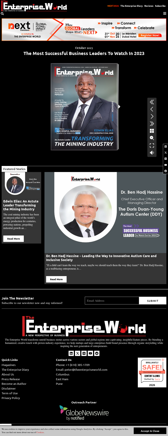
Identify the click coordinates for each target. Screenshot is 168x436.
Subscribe (160, 5)
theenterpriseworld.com (152, 372)
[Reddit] (165, 170)
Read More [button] (13, 238)
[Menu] (164, 13)
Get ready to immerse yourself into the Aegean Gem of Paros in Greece (102, 256)
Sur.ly (157, 379)
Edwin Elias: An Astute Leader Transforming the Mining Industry (21, 205)
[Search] (2, 13)
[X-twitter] (165, 152)
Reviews (148, 5)
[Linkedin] (165, 146)
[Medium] (165, 158)
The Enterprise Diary (131, 5)
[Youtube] (165, 164)
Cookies (40, 432)
